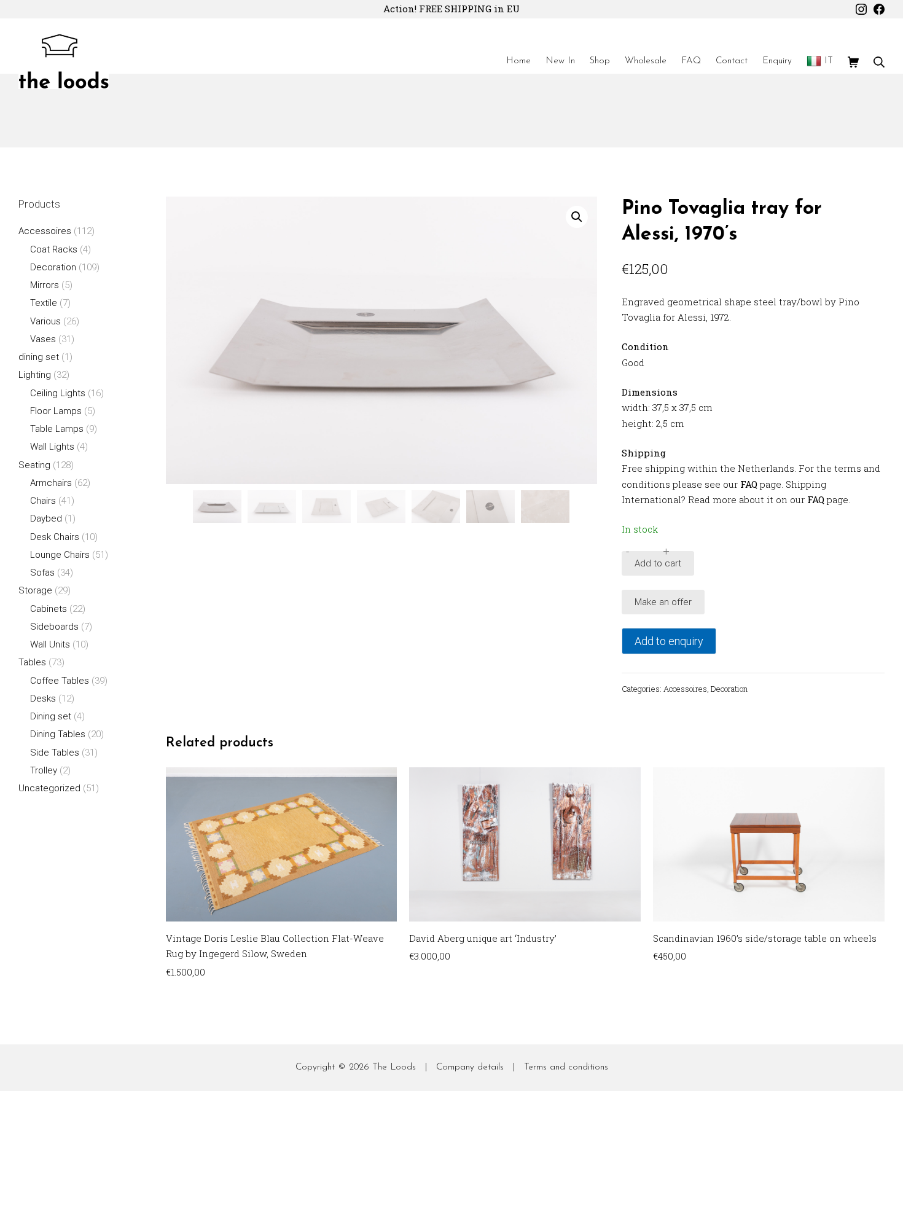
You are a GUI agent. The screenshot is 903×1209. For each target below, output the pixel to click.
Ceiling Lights (57, 393)
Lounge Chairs (60, 554)
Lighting (34, 374)
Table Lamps (57, 428)
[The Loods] (63, 61)
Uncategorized (49, 788)
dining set (38, 356)
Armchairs (51, 482)
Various (45, 321)
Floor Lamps (56, 411)
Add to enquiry (669, 641)
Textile (43, 302)
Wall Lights (52, 446)
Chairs (43, 500)
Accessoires (685, 689)
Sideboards (54, 626)
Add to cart (658, 563)
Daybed (46, 518)
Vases (43, 339)
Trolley (43, 770)
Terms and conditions (566, 1067)
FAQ (748, 484)
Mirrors (44, 285)
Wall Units (50, 644)
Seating (34, 465)
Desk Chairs (54, 536)
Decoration (729, 689)
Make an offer (663, 602)
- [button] (627, 551)
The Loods (394, 1067)
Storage (35, 590)
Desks (43, 698)
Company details (470, 1067)
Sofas (42, 572)
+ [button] (666, 551)
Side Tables (54, 752)
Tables (32, 662)
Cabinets (48, 608)
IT (828, 61)
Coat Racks (53, 249)
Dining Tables (57, 734)
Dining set (50, 716)
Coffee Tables (59, 680)
